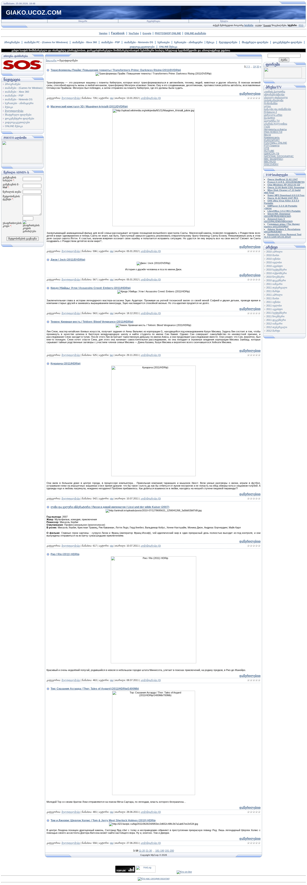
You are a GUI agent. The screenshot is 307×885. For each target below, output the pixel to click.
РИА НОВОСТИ (273, 132)
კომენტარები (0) (151, 98)
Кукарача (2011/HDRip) (65, 363)
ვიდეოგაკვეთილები (142, 46)
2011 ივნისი (273, 302)
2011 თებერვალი (276, 287)
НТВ (266, 148)
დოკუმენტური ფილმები (287, 42)
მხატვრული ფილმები (255, 42)
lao (111, 355)
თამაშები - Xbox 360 (84, 42)
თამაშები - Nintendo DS (138, 42)
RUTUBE (269, 151)
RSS (301, 25)
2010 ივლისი (274, 262)
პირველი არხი (273, 115)
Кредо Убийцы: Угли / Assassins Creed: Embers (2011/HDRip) (91, 288)
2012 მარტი (273, 330)
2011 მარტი (273, 291)
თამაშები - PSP (110, 42)
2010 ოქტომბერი (276, 273)
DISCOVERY (271, 164)
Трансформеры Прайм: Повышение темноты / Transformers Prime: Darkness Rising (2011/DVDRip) (116, 70)
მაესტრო (269, 117)
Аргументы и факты (275, 129)
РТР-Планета (271, 145)
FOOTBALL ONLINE (275, 142)
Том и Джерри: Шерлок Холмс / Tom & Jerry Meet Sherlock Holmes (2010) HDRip (103, 820)
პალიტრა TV (272, 120)
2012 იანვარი (274, 323)
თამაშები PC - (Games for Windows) (46, 42)
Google (146, 33)
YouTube (134, 33)
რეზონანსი (271, 103)
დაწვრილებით (249, 93)
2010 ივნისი (273, 258)
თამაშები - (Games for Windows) (24, 88)
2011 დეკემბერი (276, 320)
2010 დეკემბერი (276, 280)
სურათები (164, 42)
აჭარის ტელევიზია (275, 123)
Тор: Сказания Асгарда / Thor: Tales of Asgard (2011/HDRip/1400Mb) (95, 688)
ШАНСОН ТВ (271, 153)
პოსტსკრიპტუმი (273, 100)
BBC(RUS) (270, 161)
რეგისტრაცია (153, 21)
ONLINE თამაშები (195, 33)
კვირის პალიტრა (274, 91)
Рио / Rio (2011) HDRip (65, 554)
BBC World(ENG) (273, 159)
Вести (267, 134)
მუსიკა (210, 42)
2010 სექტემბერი (276, 269)
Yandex (103, 33)
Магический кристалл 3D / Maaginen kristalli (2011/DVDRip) (89, 106)
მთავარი (82, 21)
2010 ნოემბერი (275, 276)
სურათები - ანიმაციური (188, 42)
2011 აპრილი (274, 294)
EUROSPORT (272, 140)
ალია (267, 106)
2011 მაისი (272, 298)
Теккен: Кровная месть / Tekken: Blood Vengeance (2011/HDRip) (92, 321)
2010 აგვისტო (274, 266)
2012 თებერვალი (276, 327)
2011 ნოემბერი (275, 316)
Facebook (118, 33)
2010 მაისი (272, 255)
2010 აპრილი (274, 251)
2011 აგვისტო (274, 309)
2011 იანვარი (274, 284)
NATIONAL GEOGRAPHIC (279, 156)
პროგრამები (12, 42)
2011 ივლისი (274, 305)
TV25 (267, 126)
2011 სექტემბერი (276, 312)
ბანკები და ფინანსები (277, 109)
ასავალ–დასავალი (276, 97)
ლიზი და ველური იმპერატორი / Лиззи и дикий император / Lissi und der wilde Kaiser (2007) (110, 507)
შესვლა (224, 21)
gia (111, 98)
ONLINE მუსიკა (168, 46)
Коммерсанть (272, 137)
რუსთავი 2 (270, 112)
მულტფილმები (228, 42)
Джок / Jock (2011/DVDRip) (68, 259)
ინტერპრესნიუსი (274, 94)
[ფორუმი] (283, 77)
